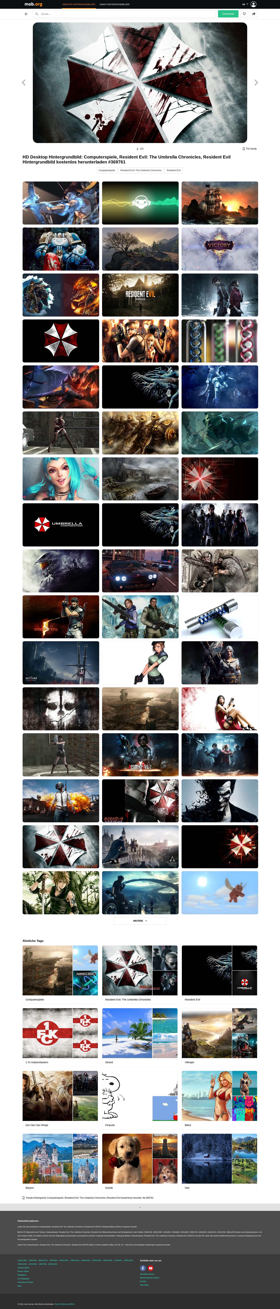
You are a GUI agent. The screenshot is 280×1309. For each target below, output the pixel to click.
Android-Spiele (23, 1268)
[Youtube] (151, 1270)
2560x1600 (52, 1264)
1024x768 (32, 1264)
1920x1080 (22, 1260)
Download (228, 13)
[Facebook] (143, 1270)
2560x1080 (96, 1260)
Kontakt (143, 1281)
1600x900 (53, 1260)
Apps (20, 1286)
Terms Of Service (61, 1304)
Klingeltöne (22, 1275)
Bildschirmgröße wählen (149, 1278)
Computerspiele (107, 170)
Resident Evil (174, 170)
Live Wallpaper (23, 1279)
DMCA (72, 1304)
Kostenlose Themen (25, 1282)
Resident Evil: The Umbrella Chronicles (140, 170)
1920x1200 (22, 1264)
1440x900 (118, 1260)
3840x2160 (42, 1260)
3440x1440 (85, 1260)
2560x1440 (63, 1260)
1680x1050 (128, 1260)
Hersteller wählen (147, 1274)
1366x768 (32, 1260)
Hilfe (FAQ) (144, 1285)
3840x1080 (107, 1260)
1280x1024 (74, 1260)
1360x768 (42, 1264)
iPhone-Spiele (23, 1271)
